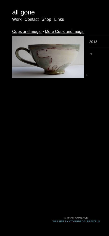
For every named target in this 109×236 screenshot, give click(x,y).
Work (17, 19)
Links (59, 19)
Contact (32, 19)
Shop (46, 19)
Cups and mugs (27, 31)
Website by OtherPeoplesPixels (76, 221)
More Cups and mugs (64, 31)
